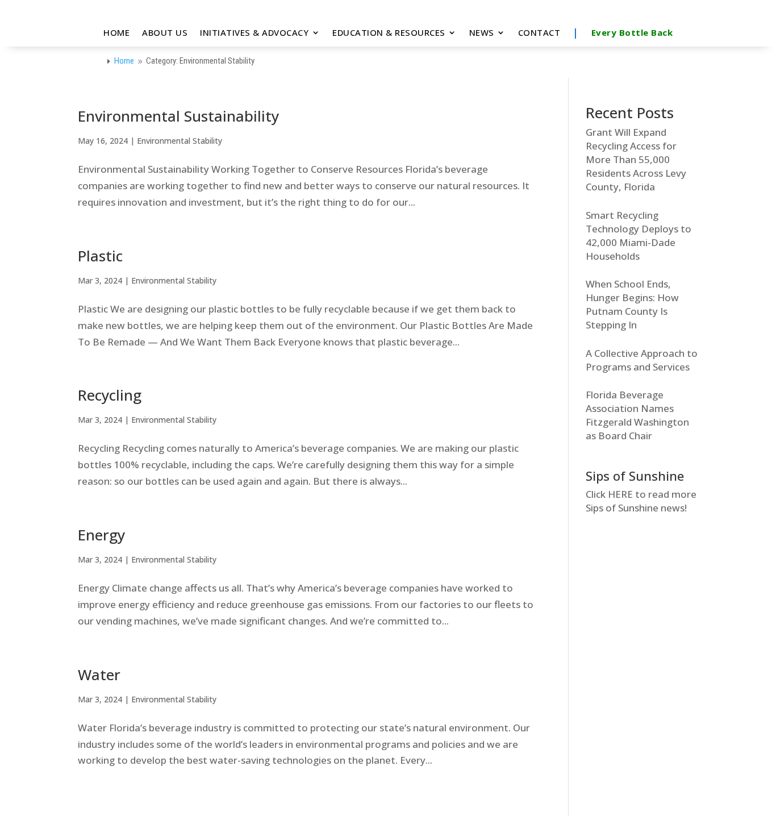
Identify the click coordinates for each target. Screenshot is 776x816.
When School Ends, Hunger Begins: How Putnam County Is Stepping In (632, 304)
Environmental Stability (179, 140)
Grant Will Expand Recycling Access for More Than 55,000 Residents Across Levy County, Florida (636, 159)
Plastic (100, 255)
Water (99, 674)
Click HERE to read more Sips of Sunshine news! (641, 501)
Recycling (109, 395)
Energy (101, 534)
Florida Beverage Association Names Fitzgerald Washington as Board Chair (637, 415)
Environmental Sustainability (178, 116)
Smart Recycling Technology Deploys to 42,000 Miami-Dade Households (638, 236)
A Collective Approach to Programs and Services (642, 360)
